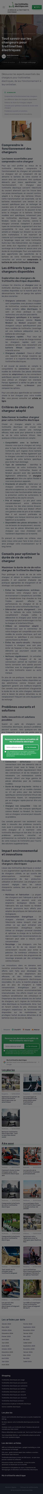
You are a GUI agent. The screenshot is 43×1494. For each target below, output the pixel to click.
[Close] (37, 737)
